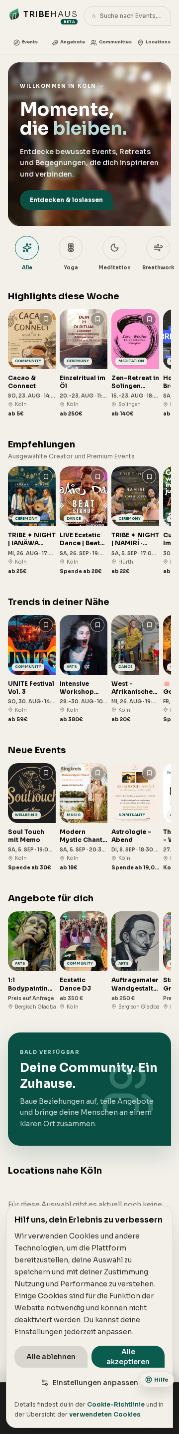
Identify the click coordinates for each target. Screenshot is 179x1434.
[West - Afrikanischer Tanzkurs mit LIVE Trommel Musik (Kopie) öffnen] (135, 669)
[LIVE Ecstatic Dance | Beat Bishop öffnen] (83, 520)
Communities (115, 42)
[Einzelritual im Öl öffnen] (83, 363)
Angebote (72, 42)
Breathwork (158, 267)
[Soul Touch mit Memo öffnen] (32, 817)
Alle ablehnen (51, 1356)
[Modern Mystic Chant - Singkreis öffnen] (83, 817)
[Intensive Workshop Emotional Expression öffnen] (83, 669)
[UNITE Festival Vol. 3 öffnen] (32, 669)
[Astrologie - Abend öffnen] (135, 817)
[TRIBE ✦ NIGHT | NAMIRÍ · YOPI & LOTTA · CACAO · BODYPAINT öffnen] (135, 520)
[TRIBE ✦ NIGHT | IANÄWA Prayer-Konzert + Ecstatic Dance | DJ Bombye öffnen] (32, 520)
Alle (27, 267)
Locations (158, 42)
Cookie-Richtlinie (116, 1404)
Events (30, 42)
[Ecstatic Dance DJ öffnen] (83, 960)
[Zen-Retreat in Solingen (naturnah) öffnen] (135, 363)
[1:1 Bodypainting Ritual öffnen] (32, 960)
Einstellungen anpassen (95, 1382)
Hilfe (161, 1379)
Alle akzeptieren (128, 1356)
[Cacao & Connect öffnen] (32, 363)
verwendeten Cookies (104, 1414)
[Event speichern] (46, 319)
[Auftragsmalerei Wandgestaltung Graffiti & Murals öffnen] (135, 960)
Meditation (114, 267)
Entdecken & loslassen (66, 200)
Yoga (71, 267)
